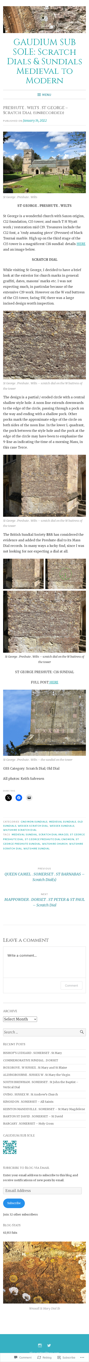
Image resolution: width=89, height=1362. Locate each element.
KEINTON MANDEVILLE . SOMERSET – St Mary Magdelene (44, 1109)
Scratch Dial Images (54, 834)
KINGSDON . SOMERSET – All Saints (28, 1102)
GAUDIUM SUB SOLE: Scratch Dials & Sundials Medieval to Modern (44, 62)
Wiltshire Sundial (36, 848)
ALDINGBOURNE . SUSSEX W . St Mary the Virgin (36, 1075)
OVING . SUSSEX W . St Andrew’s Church (30, 1094)
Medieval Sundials (62, 821)
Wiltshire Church (55, 843)
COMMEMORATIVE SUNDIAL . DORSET (30, 1060)
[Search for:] (44, 1032)
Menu (46, 94)
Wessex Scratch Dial (33, 825)
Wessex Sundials (62, 825)
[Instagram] (40, 1345)
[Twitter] (49, 1345)
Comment (71, 985)
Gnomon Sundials (34, 821)
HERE (81, 244)
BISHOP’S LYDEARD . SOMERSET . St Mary (32, 1053)
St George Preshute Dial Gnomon (49, 839)
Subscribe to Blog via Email (26, 1168)
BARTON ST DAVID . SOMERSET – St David (33, 1116)
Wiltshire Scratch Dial (20, 830)
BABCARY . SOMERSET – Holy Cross (28, 1123)
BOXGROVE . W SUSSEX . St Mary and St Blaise (35, 1067)
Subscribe (14, 1203)
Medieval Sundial (24, 834)
